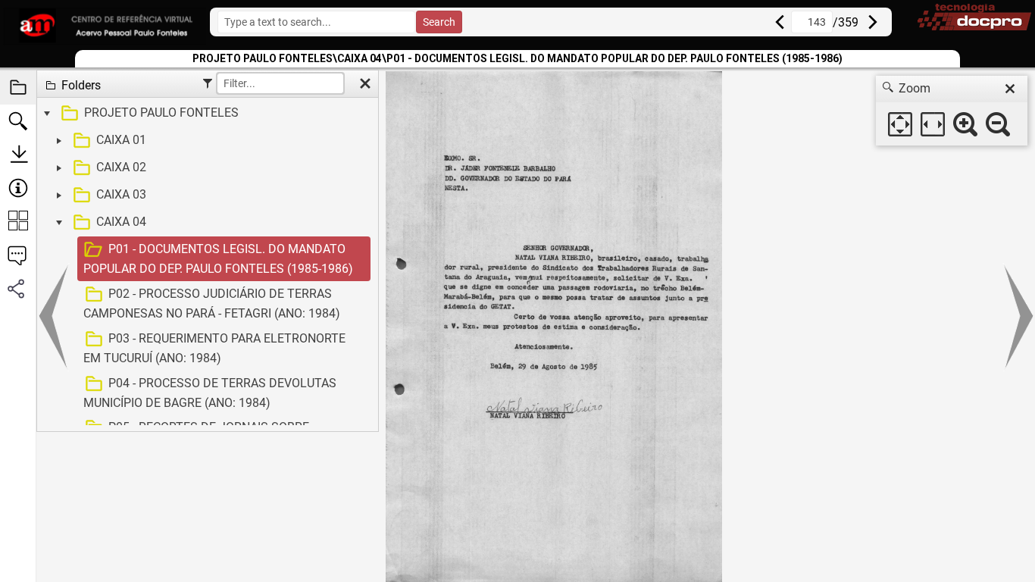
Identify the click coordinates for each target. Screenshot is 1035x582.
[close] (1010, 88)
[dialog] (951, 111)
